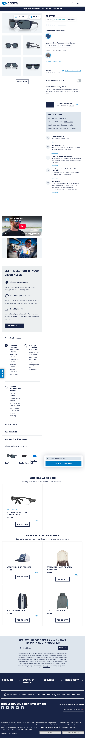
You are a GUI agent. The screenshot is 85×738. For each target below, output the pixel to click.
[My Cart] (77, 3)
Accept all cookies (73, 732)
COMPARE (36, 17)
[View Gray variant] (48, 55)
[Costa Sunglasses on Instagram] (12, 707)
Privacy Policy (53, 659)
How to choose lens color (55, 61)
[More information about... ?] (77, 105)
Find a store (55, 153)
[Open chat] (2, 373)
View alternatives (63, 464)
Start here (54, 142)
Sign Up (62, 648)
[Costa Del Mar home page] (10, 3)
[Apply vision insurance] (79, 80)
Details (70, 125)
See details (63, 118)
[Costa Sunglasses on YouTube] (17, 707)
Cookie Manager (27, 729)
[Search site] (72, 3)
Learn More (55, 165)
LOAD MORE (22, 82)
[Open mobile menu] (82, 3)
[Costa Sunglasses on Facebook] (2, 707)
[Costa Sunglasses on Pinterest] (22, 707)
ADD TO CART (22, 524)
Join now (71, 106)
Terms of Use (58, 727)
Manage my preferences (9, 733)
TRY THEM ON (22, 17)
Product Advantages (13, 338)
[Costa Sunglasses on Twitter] (7, 707)
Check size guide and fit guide (73, 71)
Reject (50, 732)
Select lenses (14, 326)
